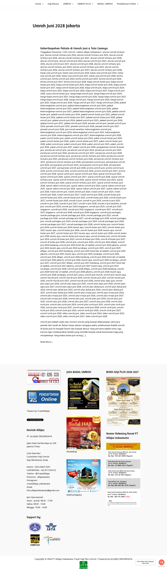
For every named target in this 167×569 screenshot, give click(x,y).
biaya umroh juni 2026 (73, 90)
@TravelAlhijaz (43, 473)
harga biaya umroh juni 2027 (112, 96)
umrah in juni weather (108, 203)
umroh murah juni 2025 (94, 278)
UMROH (67, 4)
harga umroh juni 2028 (107, 102)
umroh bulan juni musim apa (75, 236)
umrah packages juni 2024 (57, 221)
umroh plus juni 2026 (56, 301)
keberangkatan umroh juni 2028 (105, 135)
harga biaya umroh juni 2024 (108, 93)
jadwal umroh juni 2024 (63, 120)
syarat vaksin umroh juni (58, 185)
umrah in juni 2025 (111, 200)
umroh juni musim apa (115, 275)
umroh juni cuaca (75, 275)
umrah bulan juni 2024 (51, 197)
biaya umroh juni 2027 (96, 90)
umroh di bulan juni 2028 (52, 242)
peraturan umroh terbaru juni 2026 (75, 159)
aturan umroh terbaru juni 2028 (106, 70)
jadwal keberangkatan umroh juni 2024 (87, 105)
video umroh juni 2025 (113, 313)
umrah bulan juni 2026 (97, 197)
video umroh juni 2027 (73, 316)
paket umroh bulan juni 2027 (84, 141)
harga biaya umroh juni (81, 93)
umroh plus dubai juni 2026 (87, 289)
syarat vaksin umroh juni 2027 (90, 188)
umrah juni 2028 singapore (86, 212)
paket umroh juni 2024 (75, 144)
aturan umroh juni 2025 (94, 61)
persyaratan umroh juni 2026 (94, 165)
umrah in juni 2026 (49, 203)
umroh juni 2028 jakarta (80, 272)
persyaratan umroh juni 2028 (71, 168)
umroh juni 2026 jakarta (52, 260)
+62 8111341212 (48, 470)
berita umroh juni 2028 (75, 82)
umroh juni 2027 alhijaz (61, 263)
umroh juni (71, 242)
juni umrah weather (74, 129)
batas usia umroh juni (51, 73)
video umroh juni (70, 313)
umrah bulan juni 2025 (74, 197)
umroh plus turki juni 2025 (90, 304)
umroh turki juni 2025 (65, 310)
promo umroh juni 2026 (81, 171)
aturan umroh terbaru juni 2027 (73, 70)
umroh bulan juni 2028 (102, 233)
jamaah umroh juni (97, 123)
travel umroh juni (58, 192)
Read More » (46, 341)
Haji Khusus (53, 4)
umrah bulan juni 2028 (57, 200)
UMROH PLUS (84, 4)
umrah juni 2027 (103, 209)
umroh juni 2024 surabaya (74, 248)
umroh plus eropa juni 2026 (81, 295)
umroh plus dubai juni (93, 287)
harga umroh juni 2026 (61, 102)
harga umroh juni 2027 (84, 102)
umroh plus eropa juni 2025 (53, 295)
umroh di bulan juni (100, 236)
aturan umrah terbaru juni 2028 (105, 58)
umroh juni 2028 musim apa (107, 272)
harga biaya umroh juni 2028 (54, 99)
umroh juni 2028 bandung (103, 269)
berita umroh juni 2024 (63, 79)
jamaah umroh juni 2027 (107, 126)
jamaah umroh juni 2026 (82, 126)
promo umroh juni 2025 (57, 171)
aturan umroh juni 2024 (70, 61)
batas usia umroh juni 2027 (75, 76)
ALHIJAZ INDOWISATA (121, 559)
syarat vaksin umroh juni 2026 (60, 188)
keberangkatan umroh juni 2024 (56, 132)
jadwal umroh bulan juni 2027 (70, 117)
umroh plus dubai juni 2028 (59, 292)
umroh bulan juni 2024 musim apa (66, 227)
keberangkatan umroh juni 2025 (88, 132)
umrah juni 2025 (97, 206)
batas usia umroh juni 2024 (76, 73)
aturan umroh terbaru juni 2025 (88, 67)
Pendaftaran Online (126, 4)
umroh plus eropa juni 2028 (53, 298)
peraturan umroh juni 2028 (108, 153)
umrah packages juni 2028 (79, 224)
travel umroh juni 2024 (79, 192)
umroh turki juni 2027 (110, 310)
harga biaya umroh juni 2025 (54, 96)
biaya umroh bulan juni (98, 82)
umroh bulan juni (101, 224)
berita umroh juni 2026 (110, 79)
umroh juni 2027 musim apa (88, 266)
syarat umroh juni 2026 (51, 177)
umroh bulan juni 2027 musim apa (73, 233)
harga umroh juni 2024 (98, 99)
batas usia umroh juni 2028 (102, 76)
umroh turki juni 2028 (50, 313)
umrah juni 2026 (59, 209)
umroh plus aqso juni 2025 (73, 283)
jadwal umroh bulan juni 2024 (65, 114)
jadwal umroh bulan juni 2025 (95, 114)
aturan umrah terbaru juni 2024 (60, 55)
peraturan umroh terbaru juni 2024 (88, 156)
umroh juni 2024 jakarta (107, 245)
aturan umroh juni (49, 61)
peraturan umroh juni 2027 (81, 153)
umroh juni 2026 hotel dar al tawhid (107, 257)
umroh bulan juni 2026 (68, 230)
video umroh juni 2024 (90, 313)
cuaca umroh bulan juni (57, 93)
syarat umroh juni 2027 (75, 177)
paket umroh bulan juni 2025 (108, 138)
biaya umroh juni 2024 (113, 87)
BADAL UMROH (105, 4)
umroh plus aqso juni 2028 (68, 287)
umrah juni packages (110, 212)
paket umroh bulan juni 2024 (79, 138)
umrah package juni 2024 (73, 215)
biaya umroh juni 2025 (51, 90)
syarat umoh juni (65, 174)
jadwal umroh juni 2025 (87, 120)
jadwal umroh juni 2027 (51, 123)
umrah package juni (50, 215)
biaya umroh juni (93, 87)
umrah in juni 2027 (68, 203)
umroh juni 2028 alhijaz (78, 269)
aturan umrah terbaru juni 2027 (73, 58)
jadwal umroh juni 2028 (75, 123)
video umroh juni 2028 (96, 316)
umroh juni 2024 (85, 242)
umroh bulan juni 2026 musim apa (97, 230)
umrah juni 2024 (53, 206)
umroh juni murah (93, 275)
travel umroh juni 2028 (91, 194)
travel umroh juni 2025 (102, 192)
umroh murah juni (49, 278)
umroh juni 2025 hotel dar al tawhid (91, 251)
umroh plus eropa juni (85, 292)
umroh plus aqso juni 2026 (100, 283)
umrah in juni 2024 (92, 200)
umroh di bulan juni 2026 (87, 239)
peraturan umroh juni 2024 (80, 150)
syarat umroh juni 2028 (99, 177)
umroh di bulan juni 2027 (113, 239)
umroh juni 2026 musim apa (78, 260)
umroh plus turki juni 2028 (86, 307)
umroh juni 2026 (111, 254)
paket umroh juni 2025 (98, 144)
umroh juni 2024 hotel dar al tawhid (76, 245)
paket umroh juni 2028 (84, 147)
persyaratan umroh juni (93, 162)
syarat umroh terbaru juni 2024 (68, 180)
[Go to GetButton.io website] (161, 566)
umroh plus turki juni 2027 (59, 307)
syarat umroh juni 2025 (109, 174)
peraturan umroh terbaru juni (55, 156)
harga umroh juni (77, 99)
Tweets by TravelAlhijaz (38, 411)
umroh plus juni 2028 (99, 301)
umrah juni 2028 (64, 212)
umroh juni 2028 (58, 269)
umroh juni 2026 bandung (76, 257)
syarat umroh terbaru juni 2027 (80, 183)
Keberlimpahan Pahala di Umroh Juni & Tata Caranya (74, 48)
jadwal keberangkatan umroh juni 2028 (92, 111)
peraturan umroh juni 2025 (108, 150)
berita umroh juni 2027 (51, 82)
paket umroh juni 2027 (61, 147)
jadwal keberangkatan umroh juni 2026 (92, 108)
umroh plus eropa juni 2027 (109, 295)
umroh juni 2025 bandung (60, 251)
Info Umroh (69, 52)
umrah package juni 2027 (71, 218)
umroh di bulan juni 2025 (62, 239)
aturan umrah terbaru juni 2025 (92, 55)
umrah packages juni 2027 (53, 224)
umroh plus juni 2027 (78, 301)
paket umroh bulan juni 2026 (54, 141)
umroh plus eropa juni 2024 (110, 292)
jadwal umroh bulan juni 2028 (100, 117)
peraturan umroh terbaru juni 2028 (63, 162)
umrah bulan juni (112, 194)
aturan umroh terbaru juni (107, 64)
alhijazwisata (43, 477)
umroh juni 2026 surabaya (105, 260)
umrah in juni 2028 (87, 203)
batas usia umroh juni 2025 (103, 73)
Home (38, 4)
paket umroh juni (54, 144)
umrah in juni (75, 200)
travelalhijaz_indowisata (38, 484)
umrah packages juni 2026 (111, 221)
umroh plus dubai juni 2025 (59, 289)
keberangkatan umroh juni (98, 129)
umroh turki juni (108, 307)
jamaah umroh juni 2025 (58, 126)
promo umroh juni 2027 (105, 171)
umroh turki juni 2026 (87, 310)
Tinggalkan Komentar (50, 52)
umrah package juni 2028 (96, 218)
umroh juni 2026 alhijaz (51, 257)
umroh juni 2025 (96, 248)
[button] (42, 4)
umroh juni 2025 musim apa (62, 254)
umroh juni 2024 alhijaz (105, 242)
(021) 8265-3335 (42, 467)
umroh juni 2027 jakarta (62, 266)
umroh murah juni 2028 (81, 280)
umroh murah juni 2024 (70, 278)
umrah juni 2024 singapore (75, 206)
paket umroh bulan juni (51, 138)
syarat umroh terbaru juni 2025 (100, 180)
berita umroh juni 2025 (87, 79)
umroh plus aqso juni (104, 280)
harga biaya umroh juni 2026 (83, 96)
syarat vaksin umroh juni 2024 (85, 185)
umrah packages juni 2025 (84, 221)
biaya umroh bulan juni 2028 (70, 87)
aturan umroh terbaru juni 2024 (55, 67)
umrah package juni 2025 (98, 215)
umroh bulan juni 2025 (95, 227)
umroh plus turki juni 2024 (63, 304)
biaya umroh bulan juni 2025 (70, 85)
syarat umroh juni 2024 (86, 174)
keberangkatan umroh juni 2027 (72, 135)
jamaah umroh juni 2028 (52, 129)
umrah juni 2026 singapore (81, 209)
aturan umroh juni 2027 (57, 64)
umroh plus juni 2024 (95, 298)
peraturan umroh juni (55, 150)
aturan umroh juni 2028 (81, 64)
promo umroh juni (96, 168)
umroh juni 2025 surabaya (89, 254)
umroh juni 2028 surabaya (53, 275)
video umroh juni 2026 (51, 316)
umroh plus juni (76, 298)
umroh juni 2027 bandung (86, 263)
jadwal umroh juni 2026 (111, 120)
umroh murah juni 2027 (57, 280)
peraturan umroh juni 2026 (53, 153)
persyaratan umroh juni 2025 (64, 165)
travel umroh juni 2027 (68, 194)
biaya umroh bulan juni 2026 (99, 85)
